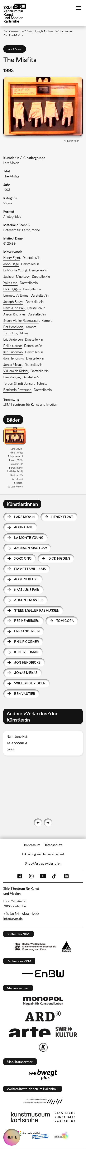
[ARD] (43, 1016)
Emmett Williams (15, 295)
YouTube (43, 876)
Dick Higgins (12, 289)
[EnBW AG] (43, 973)
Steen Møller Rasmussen (21, 320)
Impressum (32, 845)
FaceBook (19, 876)
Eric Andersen (13, 339)
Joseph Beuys (13, 302)
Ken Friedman (13, 352)
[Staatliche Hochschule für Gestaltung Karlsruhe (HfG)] (43, 1102)
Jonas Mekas (12, 364)
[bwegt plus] (43, 1074)
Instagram (31, 876)
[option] (16, 459)
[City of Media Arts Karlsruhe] (62, 1136)
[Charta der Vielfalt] (32, 1136)
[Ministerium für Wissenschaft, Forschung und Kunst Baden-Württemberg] (35, 947)
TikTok (55, 876)
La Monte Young (15, 270)
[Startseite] (18, 13)
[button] (42, 106)
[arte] (30, 1032)
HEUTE (12, 1137)
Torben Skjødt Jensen (18, 383)
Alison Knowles (14, 314)
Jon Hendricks (13, 358)
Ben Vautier (11, 377)
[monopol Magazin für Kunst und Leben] (43, 1001)
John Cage (11, 264)
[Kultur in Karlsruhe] (43, 1047)
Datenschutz (53, 845)
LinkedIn (66, 876)
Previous (38, 822)
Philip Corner (12, 346)
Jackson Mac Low (16, 276)
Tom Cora (10, 333)
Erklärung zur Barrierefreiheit (43, 854)
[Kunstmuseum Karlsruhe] (30, 1117)
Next (48, 822)
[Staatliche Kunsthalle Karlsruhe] (65, 1117)
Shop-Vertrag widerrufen (43, 863)
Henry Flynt (11, 257)
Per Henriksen (13, 327)
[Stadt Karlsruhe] (66, 946)
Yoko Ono (10, 283)
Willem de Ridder (15, 371)
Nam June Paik (14, 308)
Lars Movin (24, 517)
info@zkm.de (13, 919)
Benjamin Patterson (17, 390)
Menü (78, 8)
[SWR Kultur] (66, 1032)
